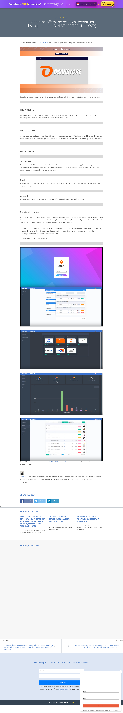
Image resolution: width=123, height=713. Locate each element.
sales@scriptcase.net (63, 689)
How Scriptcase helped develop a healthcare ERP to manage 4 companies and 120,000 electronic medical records (32, 521)
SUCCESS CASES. (52, 462)
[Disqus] (61, 570)
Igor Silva (24, 476)
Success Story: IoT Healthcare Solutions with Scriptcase (59, 518)
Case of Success (61, 18)
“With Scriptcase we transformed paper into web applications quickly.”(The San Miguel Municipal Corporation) (96, 646)
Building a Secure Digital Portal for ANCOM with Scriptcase (89, 518)
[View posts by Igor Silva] (22, 473)
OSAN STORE (44, 43)
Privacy (72, 702)
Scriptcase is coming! (25, 3)
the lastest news (71, 462)
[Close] (121, 671)
